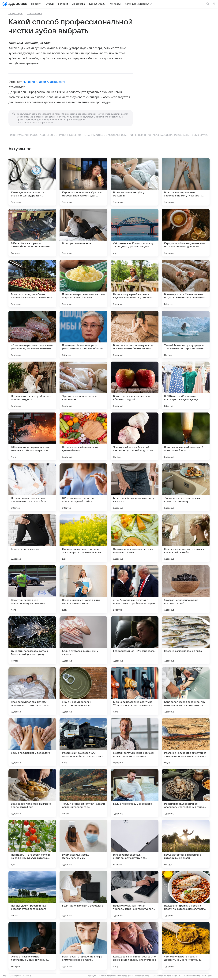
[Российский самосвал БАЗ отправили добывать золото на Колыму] (83, 742)
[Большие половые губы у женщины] (134, 182)
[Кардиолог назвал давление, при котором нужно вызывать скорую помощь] (186, 691)
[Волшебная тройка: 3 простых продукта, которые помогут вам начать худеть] (186, 895)
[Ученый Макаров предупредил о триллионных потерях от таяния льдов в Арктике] (186, 334)
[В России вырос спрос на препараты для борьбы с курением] (83, 487)
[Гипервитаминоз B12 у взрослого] (134, 640)
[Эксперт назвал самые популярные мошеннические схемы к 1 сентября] (32, 946)
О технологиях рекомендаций (166, 975)
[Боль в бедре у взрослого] (32, 538)
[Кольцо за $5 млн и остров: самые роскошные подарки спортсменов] (134, 946)
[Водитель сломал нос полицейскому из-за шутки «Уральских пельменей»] (32, 589)
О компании (15, 975)
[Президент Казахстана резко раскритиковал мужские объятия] (83, 334)
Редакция (91, 975)
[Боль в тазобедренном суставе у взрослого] (134, 487)
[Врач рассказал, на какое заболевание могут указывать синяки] (186, 182)
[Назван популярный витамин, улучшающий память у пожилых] (134, 283)
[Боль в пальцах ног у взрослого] (32, 742)
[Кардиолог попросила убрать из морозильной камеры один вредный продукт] (83, 182)
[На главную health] (17, 4)
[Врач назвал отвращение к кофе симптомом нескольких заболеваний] (83, 946)
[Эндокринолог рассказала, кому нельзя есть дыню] (134, 538)
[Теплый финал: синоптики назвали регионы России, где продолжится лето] (83, 793)
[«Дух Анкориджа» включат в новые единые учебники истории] (134, 589)
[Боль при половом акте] (83, 232)
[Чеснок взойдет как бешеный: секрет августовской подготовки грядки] (134, 436)
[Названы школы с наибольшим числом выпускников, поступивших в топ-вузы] (83, 589)
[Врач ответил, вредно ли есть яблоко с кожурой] (134, 385)
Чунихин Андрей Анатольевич (44, 81)
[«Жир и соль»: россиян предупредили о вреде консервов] (83, 691)
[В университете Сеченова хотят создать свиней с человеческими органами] (186, 283)
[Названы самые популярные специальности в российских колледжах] (32, 487)
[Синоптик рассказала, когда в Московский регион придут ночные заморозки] (32, 640)
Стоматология (34, 13)
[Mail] (5, 4)
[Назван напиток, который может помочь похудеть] (32, 385)
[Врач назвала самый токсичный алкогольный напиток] (186, 436)
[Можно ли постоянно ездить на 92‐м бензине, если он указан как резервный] (134, 691)
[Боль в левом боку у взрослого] (134, 793)
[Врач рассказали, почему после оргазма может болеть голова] (134, 334)
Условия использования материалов (115, 975)
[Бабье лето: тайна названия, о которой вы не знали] (186, 844)
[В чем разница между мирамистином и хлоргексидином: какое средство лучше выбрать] (83, 844)
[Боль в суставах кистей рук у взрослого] (83, 640)
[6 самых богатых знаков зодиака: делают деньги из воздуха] (134, 742)
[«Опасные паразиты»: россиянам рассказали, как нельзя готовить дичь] (32, 334)
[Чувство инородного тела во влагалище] (83, 385)
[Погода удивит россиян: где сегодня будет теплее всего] (32, 895)
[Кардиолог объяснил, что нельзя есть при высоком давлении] (186, 232)
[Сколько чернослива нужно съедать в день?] (186, 589)
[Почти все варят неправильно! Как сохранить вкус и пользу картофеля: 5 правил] (83, 283)
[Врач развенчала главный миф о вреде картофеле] (32, 793)
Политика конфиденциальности (197, 975)
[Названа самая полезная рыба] (186, 640)
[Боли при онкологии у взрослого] (83, 895)
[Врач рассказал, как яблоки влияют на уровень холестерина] (32, 283)
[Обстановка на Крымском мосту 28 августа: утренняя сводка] (134, 232)
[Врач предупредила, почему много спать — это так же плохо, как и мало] (32, 691)
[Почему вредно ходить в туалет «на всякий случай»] (186, 538)
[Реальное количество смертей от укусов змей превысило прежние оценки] (186, 742)
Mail (5, 975)
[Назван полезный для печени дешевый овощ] (83, 436)
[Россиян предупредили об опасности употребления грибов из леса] (186, 793)
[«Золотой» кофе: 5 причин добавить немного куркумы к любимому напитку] (186, 946)
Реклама (27, 975)
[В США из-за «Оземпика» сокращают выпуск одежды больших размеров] (186, 385)
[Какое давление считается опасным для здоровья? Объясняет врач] (32, 182)
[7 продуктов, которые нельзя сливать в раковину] (186, 487)
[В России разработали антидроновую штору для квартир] (134, 844)
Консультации (15, 13)
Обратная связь (142, 975)
